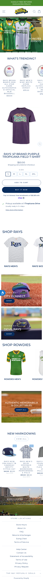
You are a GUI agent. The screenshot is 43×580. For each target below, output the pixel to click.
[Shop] (21, 290)
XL (26, 174)
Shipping (12, 165)
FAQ (21, 532)
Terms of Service (21, 542)
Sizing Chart (21, 539)
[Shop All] (21, 407)
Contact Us (21, 553)
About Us (21, 528)
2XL (33, 174)
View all (21, 439)
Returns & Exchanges (21, 535)
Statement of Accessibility (21, 556)
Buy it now (21, 190)
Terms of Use (21, 560)
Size (21, 170)
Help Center (21, 549)
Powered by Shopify (21, 578)
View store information (14, 210)
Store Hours (21, 525)
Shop (35, 45)
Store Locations (21, 518)
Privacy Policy (21, 563)
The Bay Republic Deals (20, 573)
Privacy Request (21, 567)
